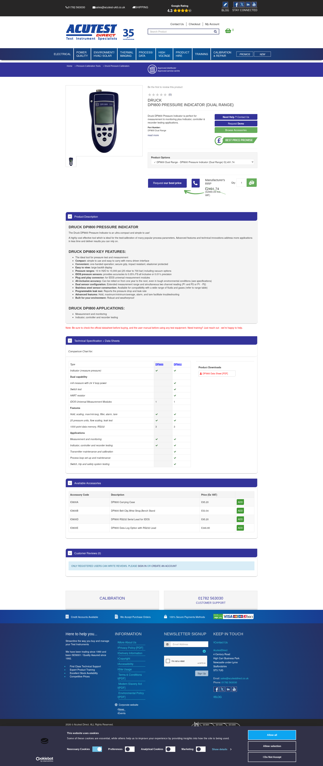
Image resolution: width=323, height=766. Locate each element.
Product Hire (182, 54)
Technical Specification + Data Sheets (97, 341)
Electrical (62, 54)
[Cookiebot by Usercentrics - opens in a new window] (44, 759)
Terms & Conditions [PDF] (130, 676)
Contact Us (177, 24)
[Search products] (215, 31)
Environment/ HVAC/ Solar (104, 54)
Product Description (86, 216)
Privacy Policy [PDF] (130, 648)
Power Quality (82, 54)
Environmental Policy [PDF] (131, 695)
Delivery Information (130, 653)
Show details (219, 749)
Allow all (272, 734)
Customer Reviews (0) (87, 553)
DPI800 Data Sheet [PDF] (215, 373)
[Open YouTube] (234, 689)
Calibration (112, 598)
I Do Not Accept (272, 757)
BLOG (218, 697)
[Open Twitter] (222, 689)
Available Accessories (87, 483)
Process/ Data (146, 54)
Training (201, 54)
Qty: (233, 182)
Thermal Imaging (126, 54)
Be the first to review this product (165, 87)
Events (121, 713)
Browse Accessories (236, 130)
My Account (212, 24)
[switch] (130, 749)
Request (236, 123)
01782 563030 (210, 598)
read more (153, 135)
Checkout (194, 24)
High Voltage (164, 54)
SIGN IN (142, 566)
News (121, 709)
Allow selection (272, 746)
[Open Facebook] (216, 689)
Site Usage (125, 669)
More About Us (127, 642)
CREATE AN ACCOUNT (164, 566)
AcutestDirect (220, 650)
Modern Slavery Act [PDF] (130, 686)
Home (69, 66)
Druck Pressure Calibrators (117, 66)
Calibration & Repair (222, 54)
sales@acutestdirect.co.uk (234, 678)
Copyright (124, 658)
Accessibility (125, 664)
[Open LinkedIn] (228, 689)
